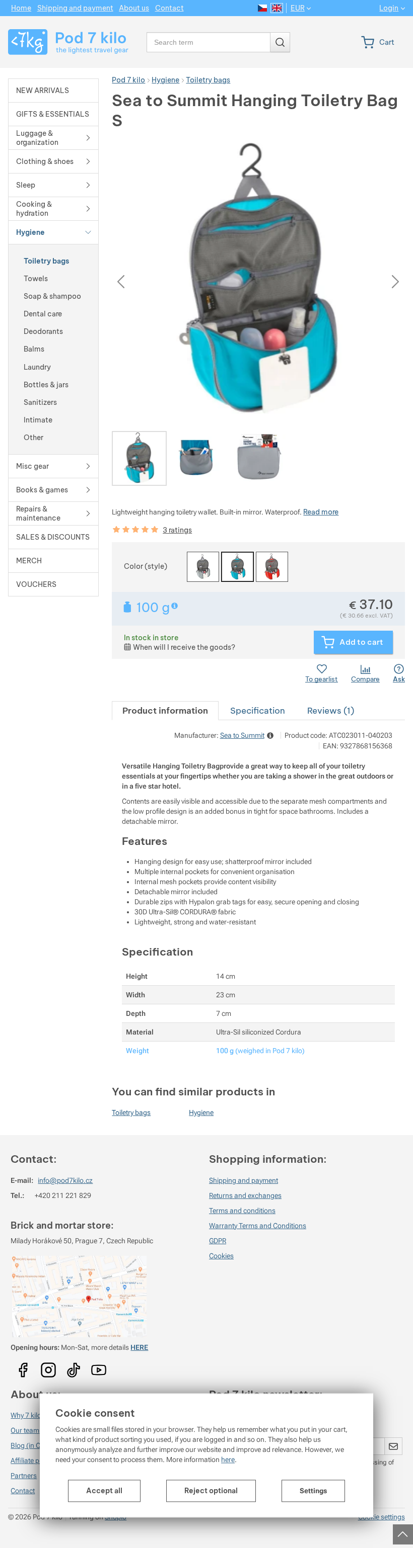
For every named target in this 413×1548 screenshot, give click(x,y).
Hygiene (201, 1112)
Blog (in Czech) (34, 1445)
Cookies (221, 1256)
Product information (165, 710)
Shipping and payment (243, 1180)
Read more (320, 512)
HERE (139, 1347)
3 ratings (177, 530)
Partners (24, 1476)
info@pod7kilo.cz (65, 1180)
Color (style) (145, 566)
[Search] (280, 42)
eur (298, 8)
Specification (257, 710)
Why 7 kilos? (29, 1415)
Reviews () (330, 710)
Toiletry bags (131, 1112)
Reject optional (211, 1490)
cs (262, 8)
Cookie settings (381, 1517)
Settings (313, 1491)
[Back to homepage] (66, 42)
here (228, 1459)
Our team (25, 1430)
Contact (23, 1491)
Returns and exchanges (245, 1195)
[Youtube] (23, 1366)
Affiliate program (36, 1460)
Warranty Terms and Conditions (257, 1226)
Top (401, 1531)
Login (388, 8)
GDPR (217, 1241)
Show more (175, 605)
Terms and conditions (242, 1211)
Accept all (104, 1490)
